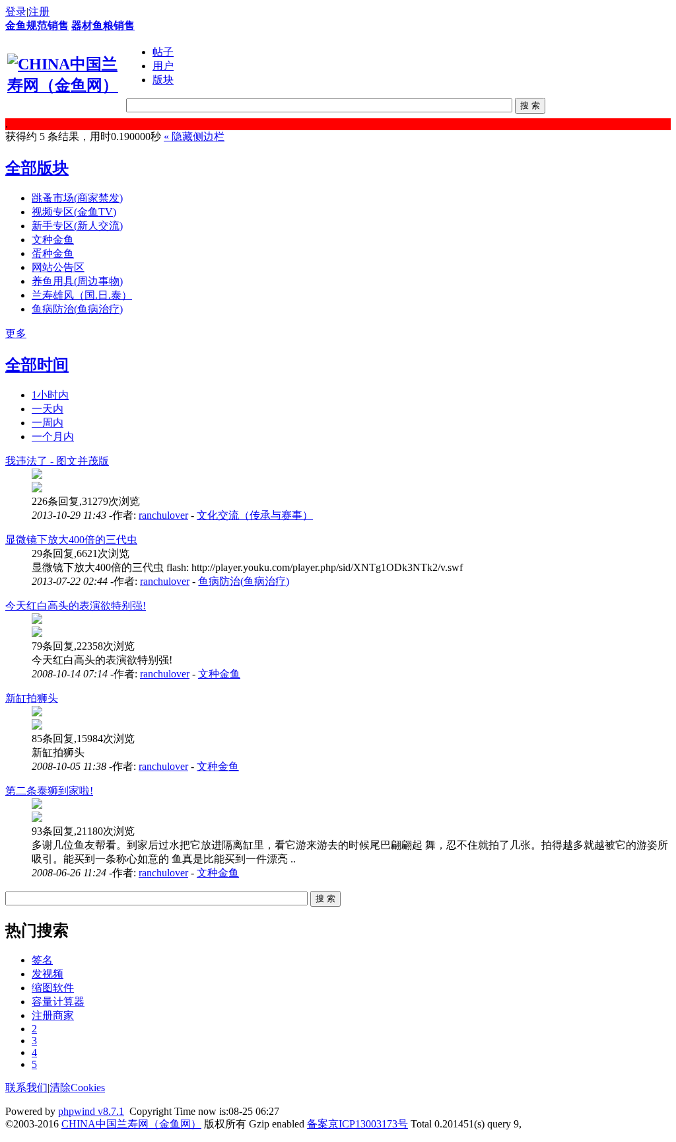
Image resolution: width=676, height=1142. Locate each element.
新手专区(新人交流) (77, 225)
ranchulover (163, 515)
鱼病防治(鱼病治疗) (77, 309)
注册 (39, 11)
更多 (15, 333)
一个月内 (53, 436)
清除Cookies (77, 1087)
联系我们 (26, 1087)
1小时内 (50, 394)
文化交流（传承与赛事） (255, 515)
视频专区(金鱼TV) (74, 211)
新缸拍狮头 (31, 698)
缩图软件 (53, 987)
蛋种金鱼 (53, 253)
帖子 (163, 51)
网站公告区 (58, 267)
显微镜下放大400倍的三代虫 (71, 539)
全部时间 (37, 364)
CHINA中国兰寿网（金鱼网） (131, 1123)
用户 (163, 65)
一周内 (47, 422)
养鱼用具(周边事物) (77, 281)
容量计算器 (58, 1001)
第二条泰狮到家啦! (49, 790)
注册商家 (53, 1015)
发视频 (47, 973)
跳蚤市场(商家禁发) (77, 198)
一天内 (47, 408)
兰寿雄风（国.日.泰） (82, 295)
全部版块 (37, 167)
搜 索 (530, 105)
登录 (15, 11)
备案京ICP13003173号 (357, 1123)
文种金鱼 (53, 239)
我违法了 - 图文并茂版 (57, 461)
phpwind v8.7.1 (91, 1111)
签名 (42, 960)
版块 (163, 79)
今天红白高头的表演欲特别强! (75, 605)
